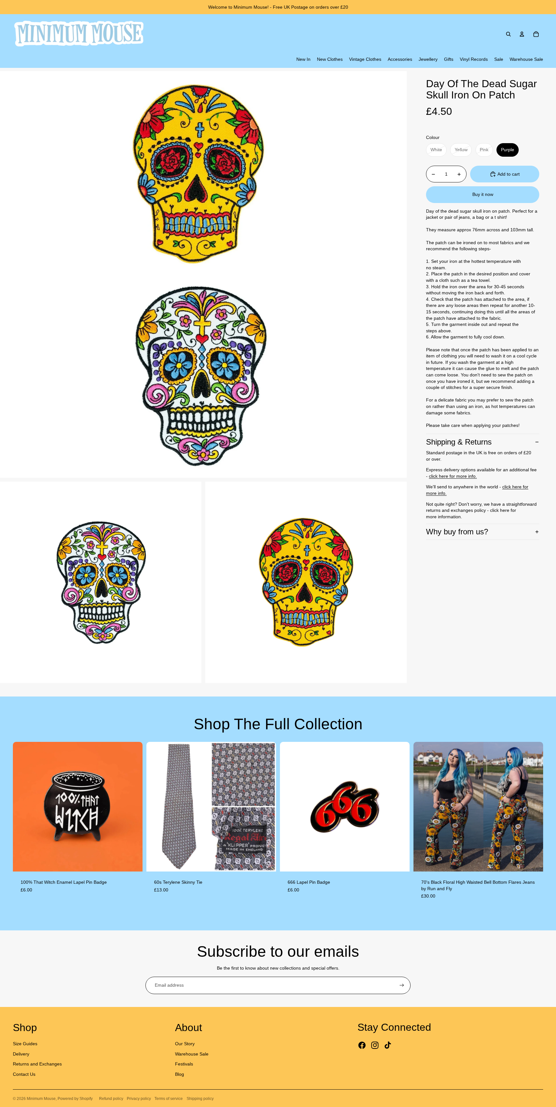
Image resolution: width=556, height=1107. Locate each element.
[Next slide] (133, 806)
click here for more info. (453, 476)
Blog (179, 1074)
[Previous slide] (22, 806)
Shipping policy (200, 1098)
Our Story (185, 1043)
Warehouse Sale (191, 1053)
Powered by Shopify (75, 1098)
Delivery (21, 1053)
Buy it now (482, 194)
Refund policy (111, 1098)
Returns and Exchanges (37, 1063)
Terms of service (168, 1098)
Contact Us (24, 1074)
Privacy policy (139, 1098)
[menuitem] (303, 59)
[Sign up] (402, 985)
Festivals (184, 1063)
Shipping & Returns (459, 442)
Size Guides (25, 1043)
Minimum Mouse (41, 1098)
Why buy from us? (457, 531)
